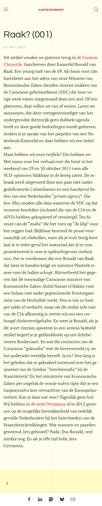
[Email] (73, 499)
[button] (6, 9)
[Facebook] (29, 499)
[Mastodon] (51, 499)
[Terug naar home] (51, 9)
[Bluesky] (62, 499)
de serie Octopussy (48, 404)
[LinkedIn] (40, 499)
